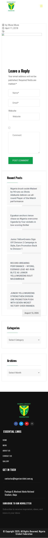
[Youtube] (27, 424)
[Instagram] (32, 424)
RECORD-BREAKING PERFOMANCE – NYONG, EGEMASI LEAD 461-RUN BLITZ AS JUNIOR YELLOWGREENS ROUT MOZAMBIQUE (22, 271)
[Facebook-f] (16, 424)
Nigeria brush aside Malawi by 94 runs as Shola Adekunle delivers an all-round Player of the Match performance (23, 195)
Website (12, 111)
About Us (6, 450)
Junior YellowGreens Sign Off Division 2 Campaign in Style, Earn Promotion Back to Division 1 (23, 244)
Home (5, 440)
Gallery (6, 461)
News (5, 445)
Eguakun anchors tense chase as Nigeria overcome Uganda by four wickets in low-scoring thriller (23, 220)
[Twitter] (21, 424)
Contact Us (7, 455)
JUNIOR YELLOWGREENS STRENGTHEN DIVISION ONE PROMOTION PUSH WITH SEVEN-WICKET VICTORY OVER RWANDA (22, 299)
